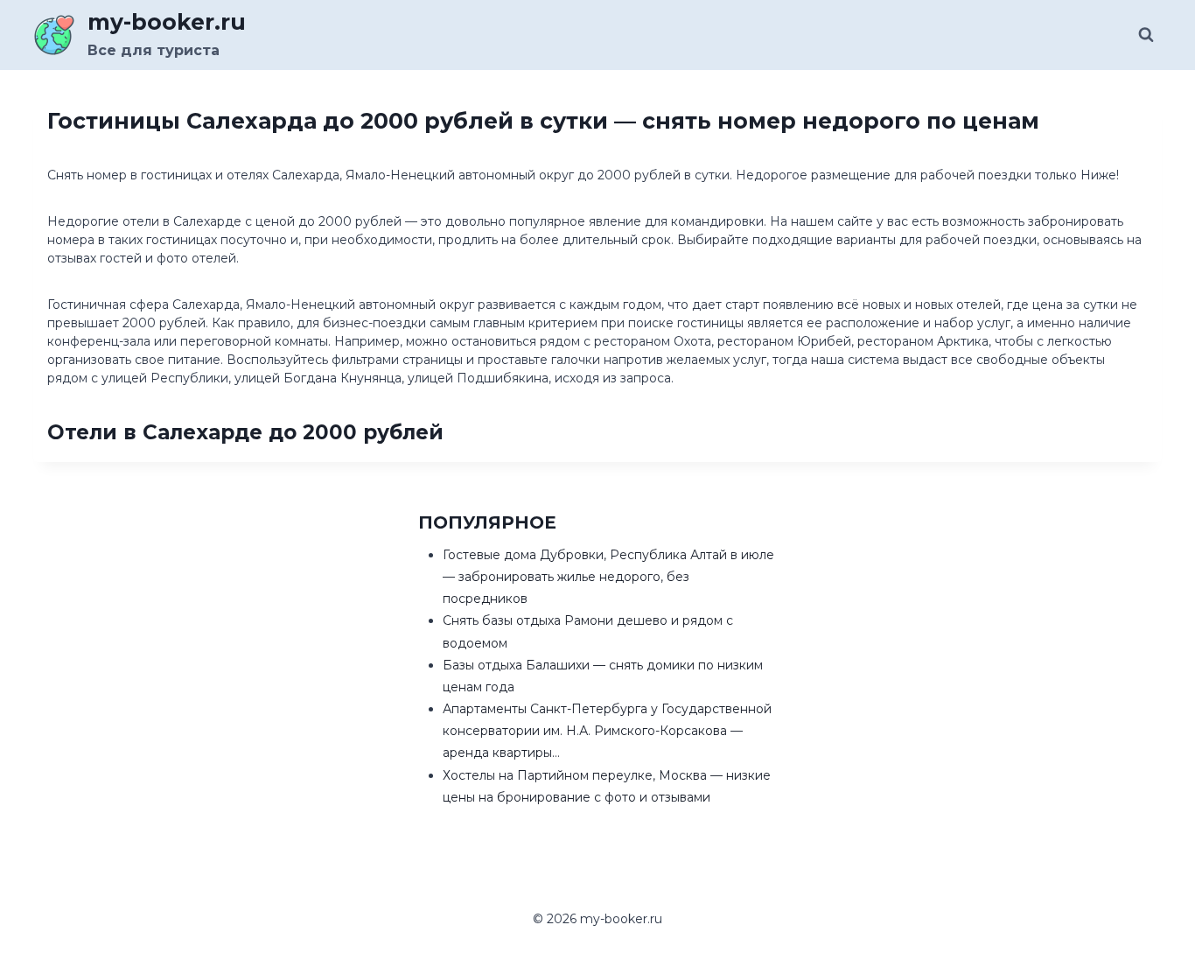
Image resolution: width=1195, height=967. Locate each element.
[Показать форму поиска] (1146, 35)
